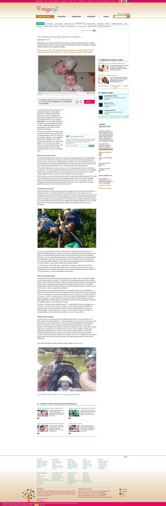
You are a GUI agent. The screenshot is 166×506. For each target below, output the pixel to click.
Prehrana (70, 1)
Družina (85, 467)
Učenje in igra (86, 462)
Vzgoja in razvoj (87, 461)
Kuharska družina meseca (74, 480)
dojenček (57, 52)
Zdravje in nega (87, 464)
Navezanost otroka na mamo (107, 75)
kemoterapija (46, 52)
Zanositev (62, 16)
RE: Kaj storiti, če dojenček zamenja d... (115, 97)
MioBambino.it (106, 491)
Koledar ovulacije (56, 474)
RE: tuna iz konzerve (110, 105)
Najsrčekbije (71, 476)
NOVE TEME (104, 117)
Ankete (38, 485)
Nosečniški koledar (57, 476)
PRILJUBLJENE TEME (115, 117)
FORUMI (125, 86)
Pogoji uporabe (87, 480)
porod (52, 52)
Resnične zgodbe (41, 465)
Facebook (124, 489)
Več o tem (42, 505)
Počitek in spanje (82, 26)
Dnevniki (39, 477)
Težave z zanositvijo (42, 464)
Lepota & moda (102, 464)
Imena (125, 23)
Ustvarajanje (71, 479)
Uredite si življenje (41, 462)
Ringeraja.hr (104, 494)
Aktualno (107, 23)
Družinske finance (103, 465)
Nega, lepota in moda (72, 26)
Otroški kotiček (105, 1)
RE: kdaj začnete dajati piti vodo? (113, 112)
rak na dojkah (79, 50)
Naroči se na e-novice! (87, 30)
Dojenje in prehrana (69, 23)
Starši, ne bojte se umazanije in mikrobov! (82, 408)
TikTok (123, 493)
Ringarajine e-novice (57, 480)
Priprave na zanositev (42, 461)
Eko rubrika (101, 467)
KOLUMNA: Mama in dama (104, 26)
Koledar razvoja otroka (58, 477)
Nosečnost (76, 16)
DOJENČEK (40, 23)
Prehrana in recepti (103, 461)
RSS (123, 496)
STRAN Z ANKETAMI (105, 185)
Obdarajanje (71, 477)
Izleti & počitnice (102, 462)
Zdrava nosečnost (56, 462)
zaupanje (39, 52)
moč (50, 50)
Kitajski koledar (56, 479)
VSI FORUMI (125, 117)
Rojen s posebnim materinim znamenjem (50, 423)
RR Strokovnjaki (72, 482)
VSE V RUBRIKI (104, 86)
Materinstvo (39, 26)
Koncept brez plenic (75, 423)
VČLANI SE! (127, 13)
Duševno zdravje (48, 26)
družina (85, 50)
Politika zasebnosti (88, 482)
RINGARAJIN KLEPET (117, 23)
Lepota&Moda (90, 1)
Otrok (106, 16)
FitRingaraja (97, 1)
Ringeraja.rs (102, 495)
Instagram (124, 491)
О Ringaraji (86, 474)
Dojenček (106, 99)
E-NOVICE (112, 1)
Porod (53, 464)
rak (47, 50)
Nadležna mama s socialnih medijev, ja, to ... (112, 63)
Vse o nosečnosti (56, 461)
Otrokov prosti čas (87, 465)
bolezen (65, 50)
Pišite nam (85, 476)
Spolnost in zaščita (92, 26)
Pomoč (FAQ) (86, 477)
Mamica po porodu (80, 23)
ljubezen (72, 52)
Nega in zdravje (58, 23)
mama (53, 50)
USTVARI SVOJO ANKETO (105, 188)
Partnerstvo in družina (58, 467)
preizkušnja (71, 50)
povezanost (78, 52)
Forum (38, 474)
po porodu (66, 52)
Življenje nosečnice (57, 465)
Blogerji (50, 1)
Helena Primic (41, 39)
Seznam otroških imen (42, 479)
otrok (61, 52)
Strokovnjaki (56, 1)
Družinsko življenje (90, 23)
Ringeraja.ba (101, 492)
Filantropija (70, 483)
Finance (75, 1)
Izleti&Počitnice (82, 1)
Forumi (45, 1)
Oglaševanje (86, 479)
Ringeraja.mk (108, 497)
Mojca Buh (91, 50)
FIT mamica (62, 26)
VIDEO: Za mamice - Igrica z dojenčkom (50, 408)
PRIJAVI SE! (120, 13)
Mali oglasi (39, 483)
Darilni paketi (64, 1)
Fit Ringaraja (101, 468)
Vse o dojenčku (49, 23)
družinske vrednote (87, 52)
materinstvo (59, 50)
